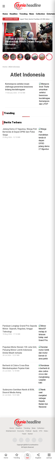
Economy (20, 431)
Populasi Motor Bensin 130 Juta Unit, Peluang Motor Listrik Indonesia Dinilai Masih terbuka (20, 350)
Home (5, 14)
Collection (40, 14)
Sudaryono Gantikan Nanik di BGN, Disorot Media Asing (18, 391)
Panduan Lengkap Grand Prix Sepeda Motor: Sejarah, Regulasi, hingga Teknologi (20, 328)
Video (46, 431)
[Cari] (51, 6)
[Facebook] (15, 440)
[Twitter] (21, 440)
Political (28, 431)
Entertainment (11, 431)
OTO (40, 431)
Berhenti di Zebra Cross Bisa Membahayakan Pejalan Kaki (16, 367)
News (31, 14)
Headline (14, 14)
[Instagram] (27, 440)
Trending (23, 14)
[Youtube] (34, 440)
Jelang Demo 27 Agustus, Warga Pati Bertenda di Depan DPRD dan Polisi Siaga (20, 132)
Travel (24, 434)
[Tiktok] (40, 440)
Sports (35, 431)
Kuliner (30, 434)
